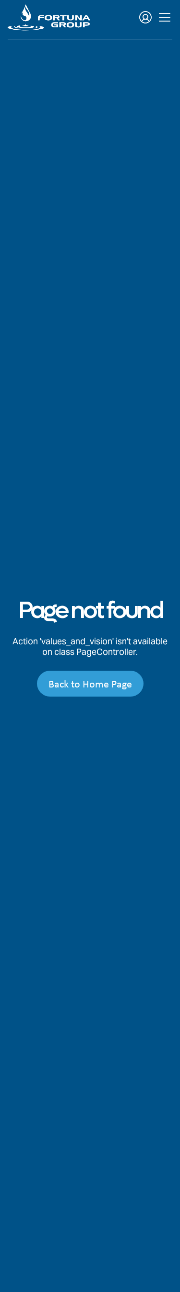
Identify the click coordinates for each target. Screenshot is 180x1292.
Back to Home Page (90, 683)
